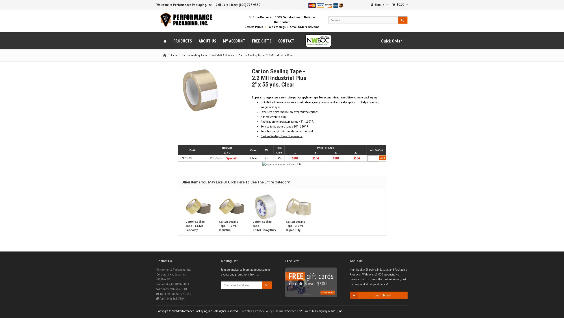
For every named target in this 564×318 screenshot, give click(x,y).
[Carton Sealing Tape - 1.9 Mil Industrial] (232, 207)
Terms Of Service (285, 311)
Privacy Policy (263, 311)
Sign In (379, 5)
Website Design (314, 311)
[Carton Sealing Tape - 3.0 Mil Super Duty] (299, 207)
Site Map (246, 311)
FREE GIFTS (262, 41)
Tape (174, 55)
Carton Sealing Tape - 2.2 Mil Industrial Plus (266, 55)
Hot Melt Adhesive (223, 55)
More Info (296, 164)
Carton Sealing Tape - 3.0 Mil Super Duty (295, 226)
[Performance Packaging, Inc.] (188, 20)
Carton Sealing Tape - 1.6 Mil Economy (195, 226)
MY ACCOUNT (234, 41)
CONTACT (286, 41)
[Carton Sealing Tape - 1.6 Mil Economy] (198, 207)
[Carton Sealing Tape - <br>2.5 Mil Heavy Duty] (265, 207)
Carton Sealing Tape (194, 55)
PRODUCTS (182, 41)
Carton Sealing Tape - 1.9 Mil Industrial (228, 226)
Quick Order (391, 41)
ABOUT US (207, 41)
